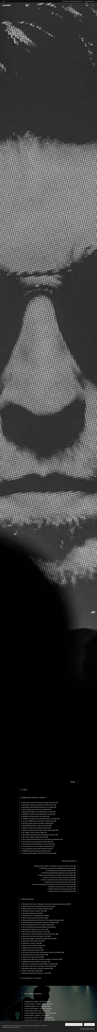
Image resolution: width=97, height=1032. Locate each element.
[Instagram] (5, 1)
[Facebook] (3, 1)
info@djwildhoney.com (89, 1)
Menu (93, 5)
